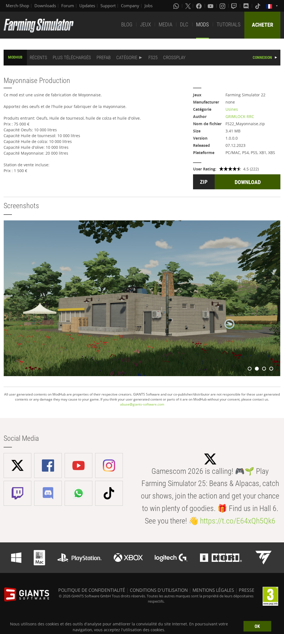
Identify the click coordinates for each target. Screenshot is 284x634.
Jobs (148, 5)
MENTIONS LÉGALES (213, 590)
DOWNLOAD (248, 182)
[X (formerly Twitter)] (188, 6)
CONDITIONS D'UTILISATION (159, 590)
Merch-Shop (17, 5)
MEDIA (165, 24)
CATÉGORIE (126, 57)
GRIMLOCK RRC (239, 116)
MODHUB (15, 57)
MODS (202, 24)
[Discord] (246, 6)
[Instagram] (223, 6)
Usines (231, 109)
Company (130, 5)
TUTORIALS (228, 24)
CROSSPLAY (174, 57)
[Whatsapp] (176, 6)
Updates (87, 5)
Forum (67, 5)
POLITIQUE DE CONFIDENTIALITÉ (91, 590)
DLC (184, 24)
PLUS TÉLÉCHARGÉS (72, 57)
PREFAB (104, 57)
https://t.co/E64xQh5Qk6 (237, 520)
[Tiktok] (258, 6)
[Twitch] (234, 6)
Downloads (45, 5)
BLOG (126, 24)
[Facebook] (199, 6)
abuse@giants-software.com (142, 404)
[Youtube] (211, 6)
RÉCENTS (38, 57)
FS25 (153, 57)
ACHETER (262, 24)
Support (108, 5)
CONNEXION (262, 57)
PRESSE (246, 590)
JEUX (145, 24)
